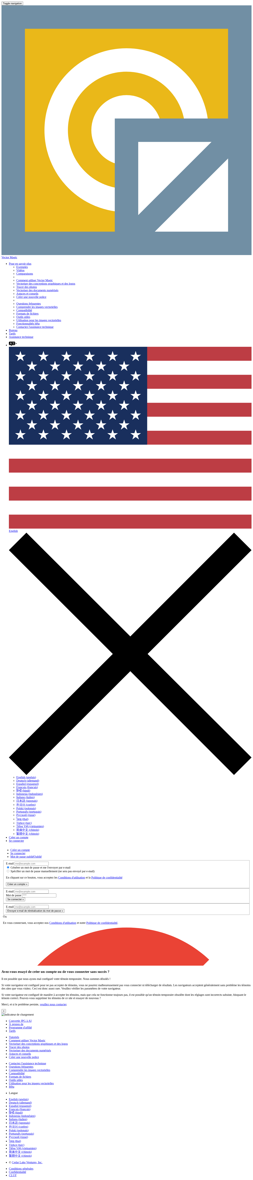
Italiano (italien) (25, 797)
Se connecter (16, 840)
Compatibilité (24, 310)
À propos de (16, 1024)
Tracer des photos (26, 287)
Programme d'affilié (20, 1027)
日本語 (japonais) (26, 800)
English (13, 530)
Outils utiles (23, 316)
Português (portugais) (28, 811)
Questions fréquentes (28, 303)
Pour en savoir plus (20, 263)
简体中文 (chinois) (27, 829)
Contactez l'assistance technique (35, 326)
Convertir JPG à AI (20, 1020)
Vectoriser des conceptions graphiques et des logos (45, 283)
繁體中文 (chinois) (27, 833)
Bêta (11, 1086)
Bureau (13, 330)
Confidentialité (17, 1172)
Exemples (22, 267)
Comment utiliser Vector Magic (34, 280)
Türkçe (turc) (24, 823)
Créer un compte (18, 837)
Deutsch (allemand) (27, 780)
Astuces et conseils (27, 293)
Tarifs (12, 333)
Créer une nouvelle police (31, 297)
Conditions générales (21, 1168)
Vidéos (20, 270)
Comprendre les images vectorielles (37, 307)
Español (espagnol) (27, 783)
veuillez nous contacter (53, 1004)
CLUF (13, 1175)
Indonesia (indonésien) (29, 793)
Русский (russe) (25, 815)
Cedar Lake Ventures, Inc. (27, 1162)
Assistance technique (21, 336)
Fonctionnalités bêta (28, 323)
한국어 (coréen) (26, 804)
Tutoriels (14, 1037)
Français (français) (27, 787)
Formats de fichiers (27, 313)
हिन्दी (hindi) (23, 790)
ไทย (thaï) (22, 819)
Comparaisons (24, 273)
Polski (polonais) (26, 808)
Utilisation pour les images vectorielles (38, 320)
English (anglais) (26, 777)
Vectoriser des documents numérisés (37, 290)
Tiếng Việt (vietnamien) (30, 826)
